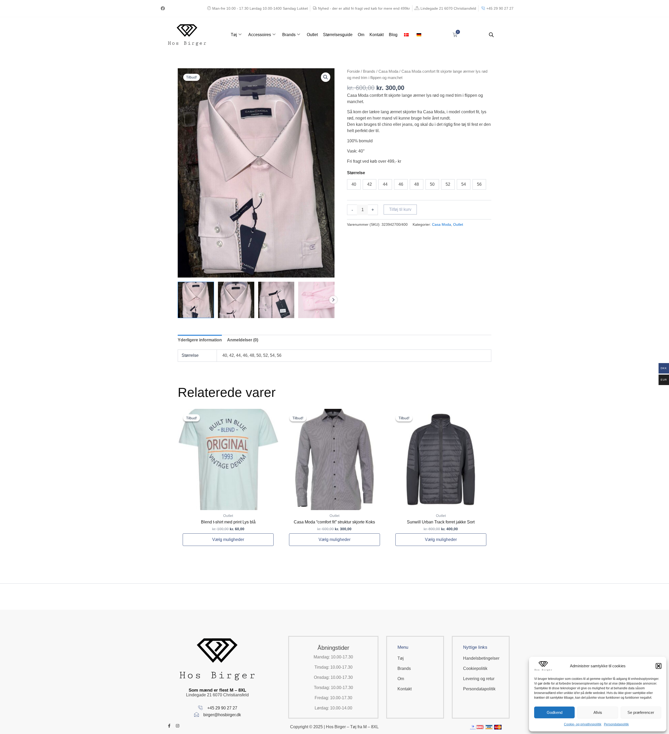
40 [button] (353, 184)
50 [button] (432, 184)
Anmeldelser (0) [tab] (242, 340)
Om (361, 34)
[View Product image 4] (316, 300)
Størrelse (356, 173)
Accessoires (259, 34)
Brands (289, 34)
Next (333, 300)
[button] (658, 666)
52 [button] (448, 184)
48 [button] (416, 184)
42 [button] (369, 184)
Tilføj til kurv (400, 209)
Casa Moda (388, 71)
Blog (393, 34)
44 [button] (385, 184)
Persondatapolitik (616, 724)
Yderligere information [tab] (200, 340)
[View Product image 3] (276, 300)
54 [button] (463, 184)
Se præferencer (640, 712)
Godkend (554, 712)
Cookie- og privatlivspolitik (582, 724)
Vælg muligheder (228, 539)
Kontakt (377, 34)
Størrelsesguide (338, 34)
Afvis (597, 712)
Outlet (312, 34)
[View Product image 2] (236, 300)
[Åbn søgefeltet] (491, 34)
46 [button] (401, 184)
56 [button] (479, 184)
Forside (353, 71)
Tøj (234, 34)
